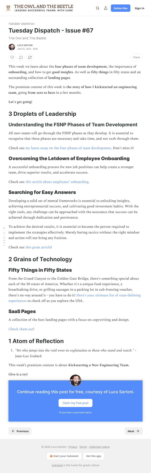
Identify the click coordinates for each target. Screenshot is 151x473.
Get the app (93, 456)
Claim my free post (75, 403)
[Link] (3, 114)
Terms (83, 447)
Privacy (73, 447)
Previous (23, 431)
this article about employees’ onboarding (56, 182)
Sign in (139, 8)
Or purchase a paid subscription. (75, 412)
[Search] (97, 8)
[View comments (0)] (21, 57)
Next (131, 431)
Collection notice (99, 447)
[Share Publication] (105, 8)
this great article (38, 247)
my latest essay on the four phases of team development (68, 148)
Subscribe (120, 8)
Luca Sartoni (25, 45)
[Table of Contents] (4, 236)
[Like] (12, 57)
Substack (57, 465)
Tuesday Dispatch (21, 23)
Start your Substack (65, 456)
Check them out (20, 329)
